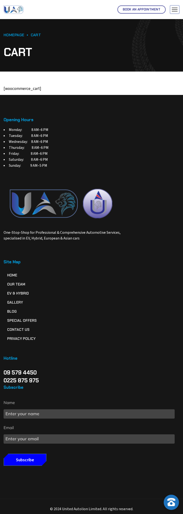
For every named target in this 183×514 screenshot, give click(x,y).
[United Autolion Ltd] (14, 9)
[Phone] (171, 487)
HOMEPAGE (14, 34)
